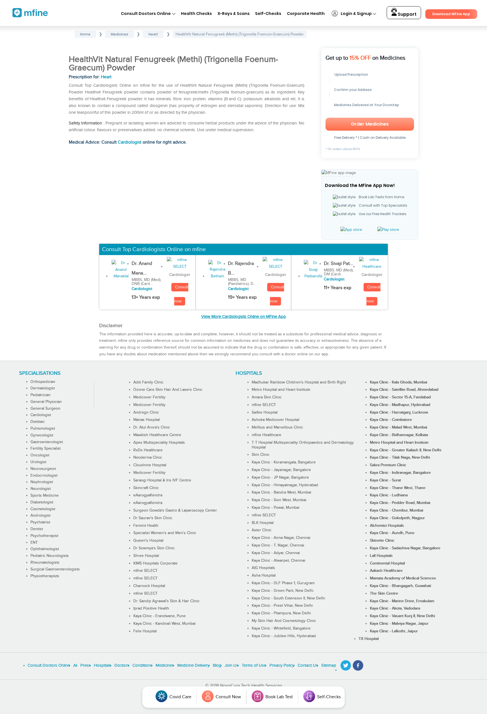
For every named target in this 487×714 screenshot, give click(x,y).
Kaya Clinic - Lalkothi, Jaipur (394, 631)
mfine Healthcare (266, 435)
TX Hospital (368, 639)
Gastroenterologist (46, 442)
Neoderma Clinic (147, 457)
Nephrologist (41, 482)
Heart (106, 77)
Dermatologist (42, 388)
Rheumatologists (44, 562)
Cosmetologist (42, 509)
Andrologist (40, 515)
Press (85, 665)
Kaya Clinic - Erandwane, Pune (159, 616)
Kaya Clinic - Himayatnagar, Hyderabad (285, 485)
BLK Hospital (263, 523)
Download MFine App (451, 14)
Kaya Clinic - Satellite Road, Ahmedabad (404, 389)
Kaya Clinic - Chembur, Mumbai (396, 510)
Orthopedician (42, 382)
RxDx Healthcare (148, 450)
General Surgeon (45, 408)
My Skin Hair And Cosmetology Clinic (284, 621)
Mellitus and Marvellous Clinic (277, 427)
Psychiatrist (40, 522)
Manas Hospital (146, 420)
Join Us (231, 665)
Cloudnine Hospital (149, 465)
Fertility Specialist (45, 448)
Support (407, 14)
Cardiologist (129, 142)
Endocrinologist (43, 475)
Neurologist (40, 489)
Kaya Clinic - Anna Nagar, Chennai (281, 538)
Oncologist (39, 455)
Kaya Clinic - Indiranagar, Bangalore (400, 472)
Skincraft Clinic (146, 488)
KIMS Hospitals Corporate (155, 563)
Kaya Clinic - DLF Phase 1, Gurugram (283, 583)
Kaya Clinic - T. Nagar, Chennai (278, 545)
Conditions (142, 665)
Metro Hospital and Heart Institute (281, 389)
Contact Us (308, 665)
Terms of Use (254, 665)
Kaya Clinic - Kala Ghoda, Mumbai (398, 382)
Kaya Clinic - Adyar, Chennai (276, 553)
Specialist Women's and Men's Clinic (164, 533)
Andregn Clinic (146, 412)
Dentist (36, 529)
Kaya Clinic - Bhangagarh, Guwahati (400, 586)
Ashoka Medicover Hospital (275, 420)
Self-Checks (268, 13)
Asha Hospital (264, 575)
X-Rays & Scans (234, 13)
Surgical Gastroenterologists (55, 569)
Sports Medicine (44, 495)
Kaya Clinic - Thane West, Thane (397, 488)
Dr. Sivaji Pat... (338, 263)
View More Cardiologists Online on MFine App (243, 316)
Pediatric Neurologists (49, 556)
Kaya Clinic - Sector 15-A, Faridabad (400, 397)
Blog (217, 665)
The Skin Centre (384, 593)
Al (75, 665)
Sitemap (328, 665)
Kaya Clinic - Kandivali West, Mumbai (164, 623)
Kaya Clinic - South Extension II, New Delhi (288, 598)
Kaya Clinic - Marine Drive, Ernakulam (402, 601)
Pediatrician (40, 395)
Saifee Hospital (265, 412)
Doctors (121, 665)
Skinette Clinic (382, 540)
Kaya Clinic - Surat (385, 480)
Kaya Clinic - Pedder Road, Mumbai (400, 503)
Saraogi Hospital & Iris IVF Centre (162, 480)
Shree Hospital (146, 556)
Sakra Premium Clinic (388, 465)
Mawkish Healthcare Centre (157, 435)
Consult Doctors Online (146, 13)
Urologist (38, 462)
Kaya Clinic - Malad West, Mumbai (398, 427)
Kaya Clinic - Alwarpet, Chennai (278, 560)
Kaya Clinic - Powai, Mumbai (275, 507)
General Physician (46, 402)
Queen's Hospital (148, 540)
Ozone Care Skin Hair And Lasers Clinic (167, 389)
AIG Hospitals (263, 568)
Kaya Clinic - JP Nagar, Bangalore (280, 477)
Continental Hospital (387, 563)
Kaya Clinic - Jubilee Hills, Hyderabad (284, 636)
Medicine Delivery (193, 665)
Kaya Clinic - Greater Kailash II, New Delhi (405, 450)
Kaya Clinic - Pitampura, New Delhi (281, 613)
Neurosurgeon (43, 469)
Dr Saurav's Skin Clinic (152, 518)
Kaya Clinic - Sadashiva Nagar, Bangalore (405, 548)
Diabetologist (41, 502)
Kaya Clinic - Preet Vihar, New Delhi (282, 605)
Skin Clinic (260, 454)
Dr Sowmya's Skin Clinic (154, 548)
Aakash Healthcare (386, 570)
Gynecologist (41, 435)
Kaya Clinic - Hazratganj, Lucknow (399, 412)
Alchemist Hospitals (387, 525)
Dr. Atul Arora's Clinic (151, 427)
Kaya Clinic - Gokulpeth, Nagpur (397, 518)
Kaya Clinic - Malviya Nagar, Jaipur (399, 623)
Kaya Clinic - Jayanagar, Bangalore (281, 470)
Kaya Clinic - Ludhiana (389, 495)
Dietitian (37, 422)
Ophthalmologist (44, 549)
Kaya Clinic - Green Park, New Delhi (282, 590)
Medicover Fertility (149, 397)
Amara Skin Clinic (267, 397)
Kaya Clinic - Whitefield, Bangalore (281, 628)
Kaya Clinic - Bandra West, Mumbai (281, 492)
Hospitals (102, 665)
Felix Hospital (145, 631)
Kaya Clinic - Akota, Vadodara (395, 608)
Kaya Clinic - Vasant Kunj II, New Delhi (402, 616)
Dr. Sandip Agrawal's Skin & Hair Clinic (166, 601)
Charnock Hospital (149, 586)
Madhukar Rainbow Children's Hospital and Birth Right (299, 382)
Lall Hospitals (381, 556)
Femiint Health (145, 525)
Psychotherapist (44, 536)
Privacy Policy (281, 665)
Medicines (165, 665)
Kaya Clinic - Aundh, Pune (392, 533)
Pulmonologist (42, 428)
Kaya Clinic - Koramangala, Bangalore (284, 462)
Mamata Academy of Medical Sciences (403, 578)
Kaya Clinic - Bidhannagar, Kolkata (399, 435)
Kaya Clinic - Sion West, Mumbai (279, 500)
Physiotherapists (44, 576)
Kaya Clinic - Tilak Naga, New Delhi (400, 457)
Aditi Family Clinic (148, 382)
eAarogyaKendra (147, 495)
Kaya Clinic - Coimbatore (391, 420)
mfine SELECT (145, 570)
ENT (34, 542)
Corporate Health (306, 13)
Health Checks (196, 13)
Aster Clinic (261, 530)
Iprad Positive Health (151, 608)
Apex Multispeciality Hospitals (159, 442)
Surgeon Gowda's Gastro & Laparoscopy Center (175, 510)
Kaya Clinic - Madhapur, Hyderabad (400, 405)
